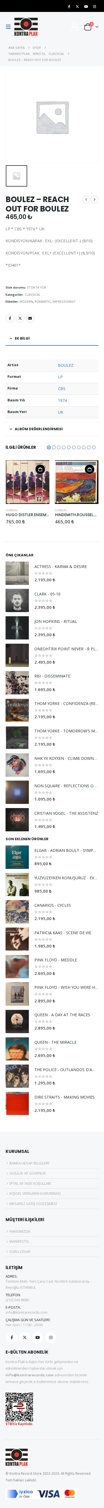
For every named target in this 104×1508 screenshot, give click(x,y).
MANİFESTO (19, 1241)
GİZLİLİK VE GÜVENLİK (27, 1173)
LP (60, 376)
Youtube (37, 1337)
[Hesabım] (74, 26)
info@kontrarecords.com (26, 1312)
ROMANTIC (43, 301)
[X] (77, 6)
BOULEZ (65, 365)
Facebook (10, 318)
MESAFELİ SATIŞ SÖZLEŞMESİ (33, 1203)
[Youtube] (86, 6)
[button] (10, 27)
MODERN (26, 301)
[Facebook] (68, 6)
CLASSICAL (32, 294)
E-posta (30, 318)
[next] (94, 199)
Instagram (50, 1337)
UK (60, 412)
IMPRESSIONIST (64, 301)
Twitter (20, 318)
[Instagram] (94, 6)
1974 (62, 400)
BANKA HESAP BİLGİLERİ (29, 1163)
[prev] (86, 199)
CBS (61, 388)
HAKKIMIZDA (19, 1231)
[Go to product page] (28, 482)
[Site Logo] (26, 27)
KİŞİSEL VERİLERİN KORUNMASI (35, 1193)
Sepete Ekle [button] (40, 469)
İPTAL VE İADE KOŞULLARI (30, 1183)
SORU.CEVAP (20, 1251)
